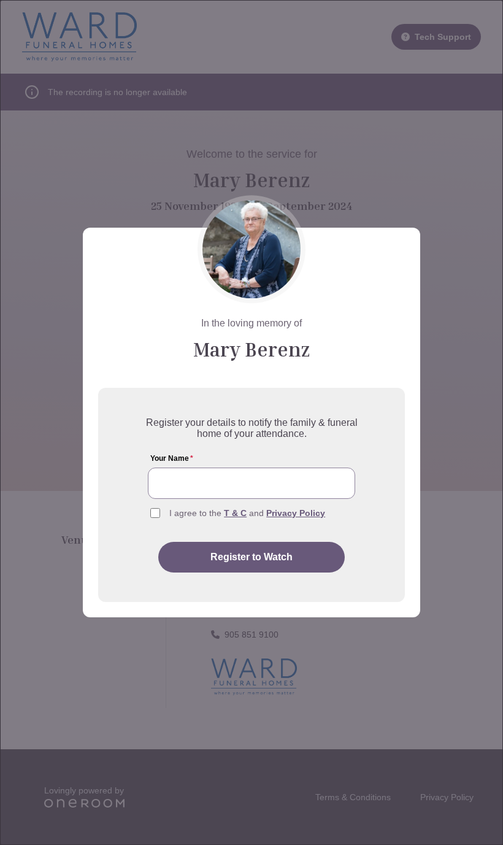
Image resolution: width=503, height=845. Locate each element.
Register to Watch (251, 557)
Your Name (171, 458)
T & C (235, 513)
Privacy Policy (295, 513)
